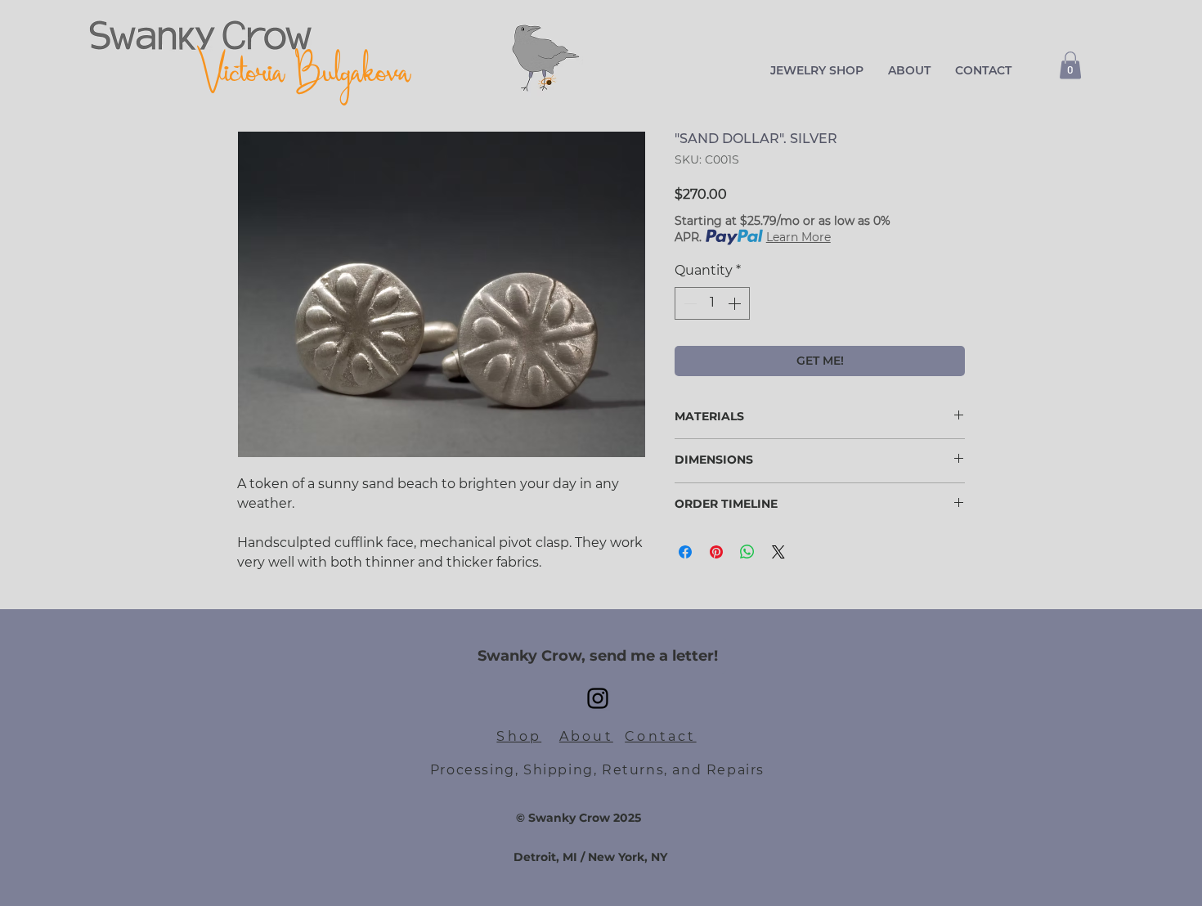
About (586, 736)
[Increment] (735, 303)
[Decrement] (688, 303)
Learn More (798, 237)
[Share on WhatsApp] (747, 552)
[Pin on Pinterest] (716, 552)
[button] (817, 70)
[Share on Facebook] (685, 552)
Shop (518, 736)
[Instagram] (598, 698)
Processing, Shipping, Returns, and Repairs (597, 770)
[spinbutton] (712, 303)
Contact (660, 736)
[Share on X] (778, 552)
